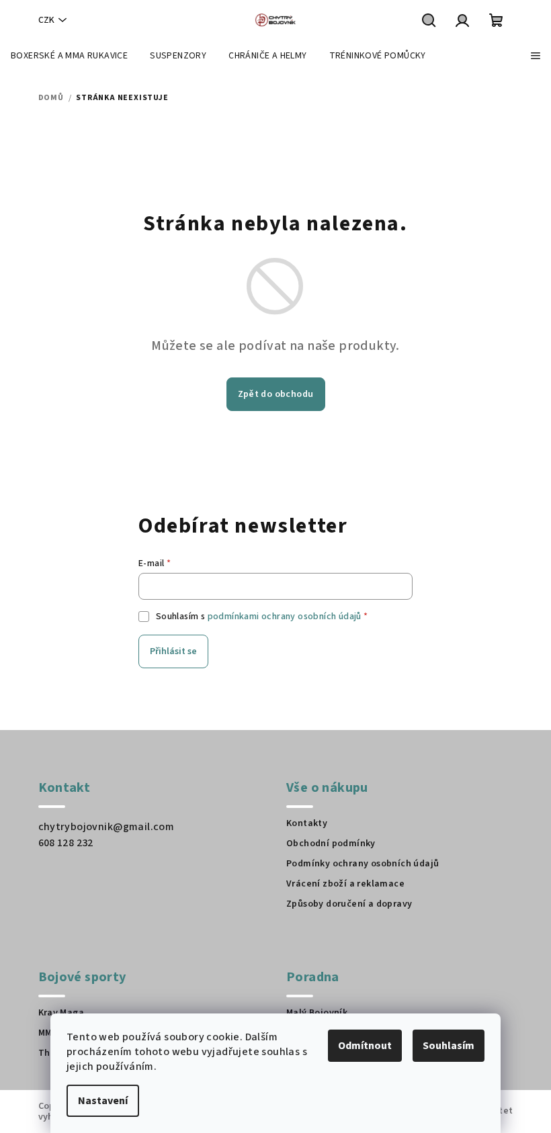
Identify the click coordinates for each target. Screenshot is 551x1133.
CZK (46, 20)
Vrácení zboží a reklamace (345, 884)
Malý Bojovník (316, 1012)
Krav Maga (61, 1012)
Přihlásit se (173, 651)
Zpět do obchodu (276, 394)
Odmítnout (365, 1045)
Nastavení (103, 1100)
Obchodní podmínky (331, 843)
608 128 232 (65, 842)
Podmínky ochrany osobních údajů (362, 863)
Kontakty (306, 823)
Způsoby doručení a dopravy (349, 904)
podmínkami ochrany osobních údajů (285, 616)
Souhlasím (448, 1045)
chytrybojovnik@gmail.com (106, 826)
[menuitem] (69, 55)
